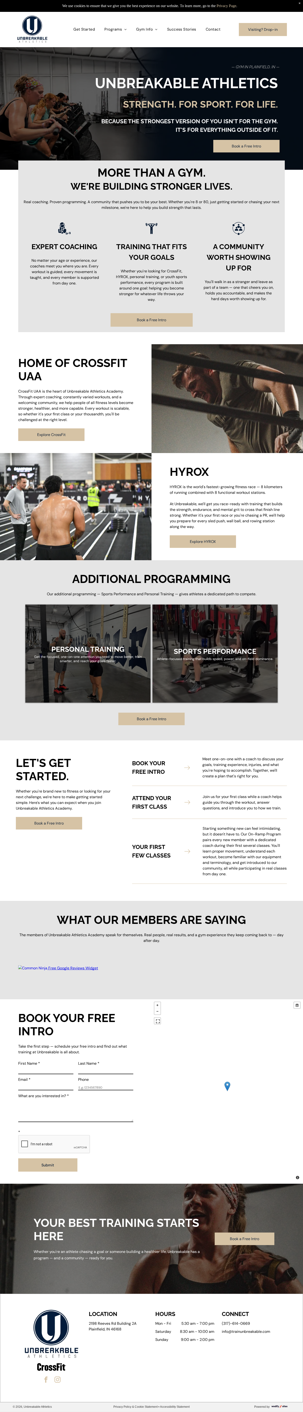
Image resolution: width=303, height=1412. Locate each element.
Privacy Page (226, 6)
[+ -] (227, 1091)
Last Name (88, 1063)
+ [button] (157, 1005)
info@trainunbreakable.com (246, 1331)
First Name (29, 1063)
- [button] (157, 1011)
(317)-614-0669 (236, 1323)
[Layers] (297, 1005)
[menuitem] (84, 29)
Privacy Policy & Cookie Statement (135, 1406)
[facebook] (46, 1380)
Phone (83, 1079)
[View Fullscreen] (157, 1021)
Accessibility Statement (175, 1406)
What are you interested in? (43, 1095)
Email (24, 1079)
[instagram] (57, 1380)
